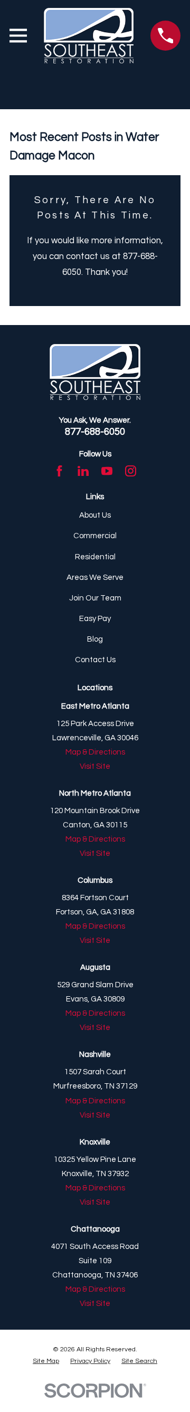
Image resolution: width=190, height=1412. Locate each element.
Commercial (95, 536)
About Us (95, 515)
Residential (95, 557)
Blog (95, 639)
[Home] (89, 35)
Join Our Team (95, 598)
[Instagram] (130, 470)
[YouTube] (106, 470)
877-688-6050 (95, 432)
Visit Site (95, 766)
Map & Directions (95, 752)
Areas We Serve (95, 577)
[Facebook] (59, 470)
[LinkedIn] (83, 470)
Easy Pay (95, 619)
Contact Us (95, 660)
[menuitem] (46, 1362)
